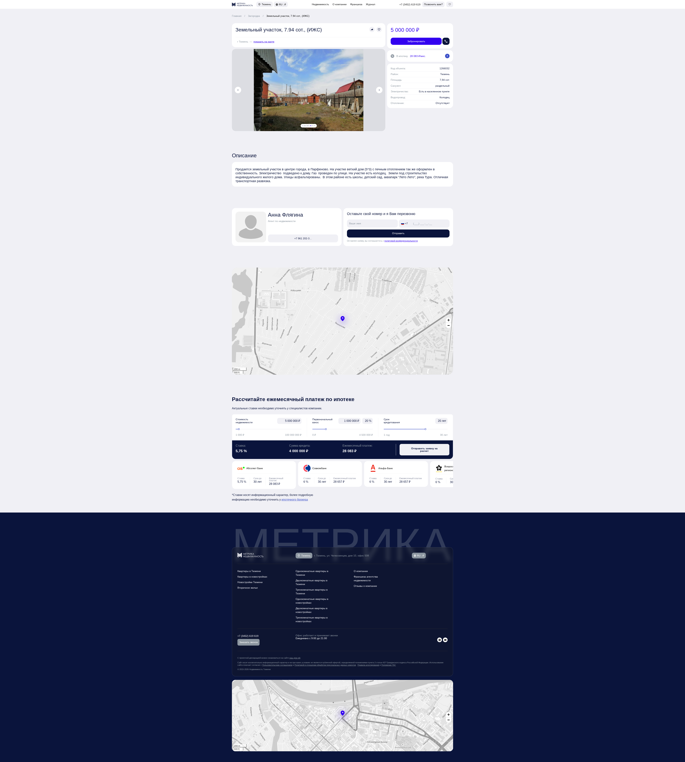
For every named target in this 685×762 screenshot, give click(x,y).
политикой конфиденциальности (401, 241)
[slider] (268, 429)
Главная (237, 15)
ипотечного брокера (294, 499)
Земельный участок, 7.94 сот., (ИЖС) (287, 15)
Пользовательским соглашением (277, 665)
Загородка (254, 15)
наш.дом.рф (294, 658)
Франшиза (356, 4)
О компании (340, 4)
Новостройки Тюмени (250, 582)
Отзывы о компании (365, 585)
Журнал (370, 4)
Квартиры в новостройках (252, 576)
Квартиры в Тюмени (249, 571)
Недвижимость (320, 4)
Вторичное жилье (247, 587)
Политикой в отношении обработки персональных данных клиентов (325, 665)
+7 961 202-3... (303, 238)
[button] (343, 318)
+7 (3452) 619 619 (409, 4)
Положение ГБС (388, 665)
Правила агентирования (368, 665)
